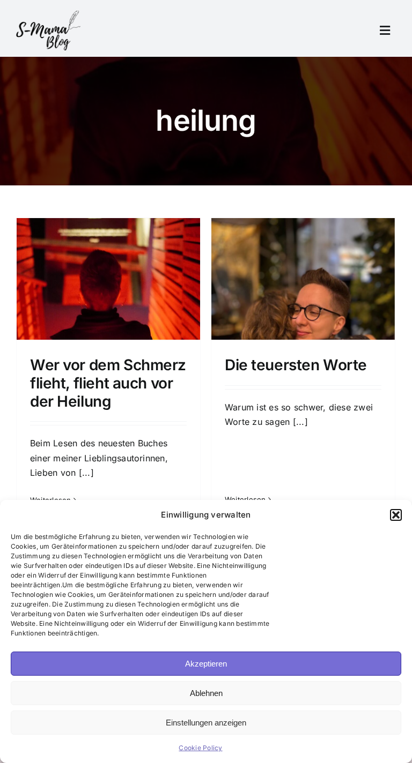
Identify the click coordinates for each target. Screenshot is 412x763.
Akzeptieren (206, 663)
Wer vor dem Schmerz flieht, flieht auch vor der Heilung (108, 383)
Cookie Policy (200, 748)
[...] (86, 472)
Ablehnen (206, 693)
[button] (396, 515)
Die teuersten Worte (296, 365)
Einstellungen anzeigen (206, 722)
